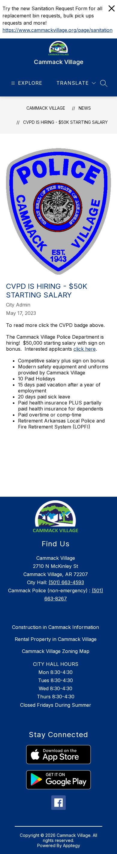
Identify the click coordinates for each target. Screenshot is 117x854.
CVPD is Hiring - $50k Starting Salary (65, 122)
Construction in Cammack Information (55, 627)
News (85, 108)
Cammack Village (45, 108)
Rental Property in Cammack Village (56, 639)
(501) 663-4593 (66, 582)
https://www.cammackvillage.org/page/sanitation (57, 30)
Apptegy (71, 845)
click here (85, 349)
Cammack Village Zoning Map (55, 651)
